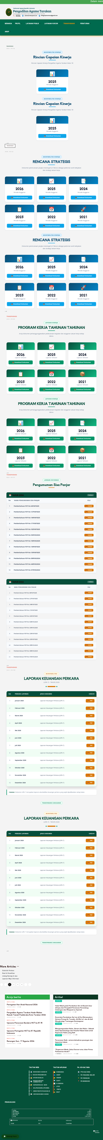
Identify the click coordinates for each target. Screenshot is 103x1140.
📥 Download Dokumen (52, 89)
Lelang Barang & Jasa (9, 976)
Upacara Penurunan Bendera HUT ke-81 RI (24, 1022)
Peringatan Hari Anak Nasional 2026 (22, 1004)
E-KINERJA (58, 1083)
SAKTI (57, 1080)
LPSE (57, 1086)
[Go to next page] (25, 984)
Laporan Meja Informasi (10, 979)
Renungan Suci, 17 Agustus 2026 (20, 1041)
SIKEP (57, 1075)
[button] (19, 23)
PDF (90, 753)
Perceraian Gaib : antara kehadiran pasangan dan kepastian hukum (74, 1041)
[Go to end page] (29, 984)
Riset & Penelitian (8, 973)
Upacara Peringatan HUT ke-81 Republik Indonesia (24, 1031)
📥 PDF (90, 701)
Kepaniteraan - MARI (38, 1085)
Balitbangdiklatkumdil (39, 1088)
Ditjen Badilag (36, 1078)
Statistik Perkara (8, 970)
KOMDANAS (59, 1072)
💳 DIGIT (57, 1092)
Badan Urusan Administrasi (36, 1081)
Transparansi (9, 46)
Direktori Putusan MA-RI (40, 1091)
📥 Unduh (89, 506)
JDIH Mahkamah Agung (39, 1094)
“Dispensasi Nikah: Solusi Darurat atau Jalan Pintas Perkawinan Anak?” (74, 1050)
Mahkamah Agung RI (38, 1072)
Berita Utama (11, 1002)
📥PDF (90, 738)
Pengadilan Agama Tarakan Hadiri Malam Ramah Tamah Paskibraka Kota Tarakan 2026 (26, 1013)
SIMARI (57, 1078)
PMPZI (57, 1089)
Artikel (58, 1001)
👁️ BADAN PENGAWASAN (38, 1075)
